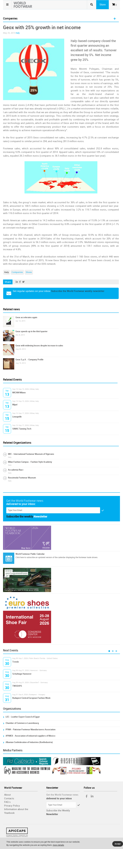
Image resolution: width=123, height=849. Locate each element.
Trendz (15, 662)
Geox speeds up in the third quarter (32, 331)
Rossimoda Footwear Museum (22, 477)
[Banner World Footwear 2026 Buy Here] (61, 538)
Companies (17, 272)
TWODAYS (17, 686)
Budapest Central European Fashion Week (31, 698)
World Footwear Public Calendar (30, 554)
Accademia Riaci (15, 470)
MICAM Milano (19, 392)
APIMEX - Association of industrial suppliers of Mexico (30, 736)
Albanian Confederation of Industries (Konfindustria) (29, 742)
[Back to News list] (115, 19)
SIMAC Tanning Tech (21, 429)
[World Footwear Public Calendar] (8, 558)
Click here (20, 557)
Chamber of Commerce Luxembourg (22, 723)
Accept (118, 844)
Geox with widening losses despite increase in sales (39, 345)
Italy (18, 33)
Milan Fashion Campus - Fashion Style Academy (30, 462)
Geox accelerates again (26, 317)
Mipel (14, 404)
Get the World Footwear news (62, 794)
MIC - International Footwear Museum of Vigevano (31, 454)
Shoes (29, 272)
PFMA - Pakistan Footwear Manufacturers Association (30, 729)
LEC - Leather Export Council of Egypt (23, 717)
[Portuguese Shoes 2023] (61, 580)
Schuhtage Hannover (22, 674)
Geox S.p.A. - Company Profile (29, 359)
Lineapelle (17, 416)
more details (58, 845)
